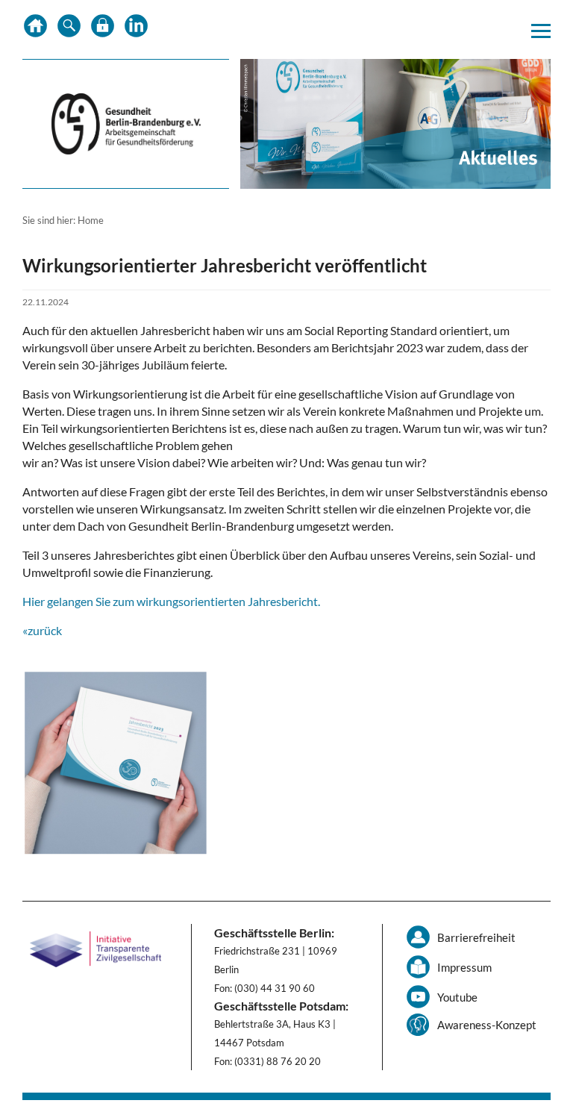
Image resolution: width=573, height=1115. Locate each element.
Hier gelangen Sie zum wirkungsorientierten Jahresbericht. (171, 601)
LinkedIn (136, 29)
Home (35, 29)
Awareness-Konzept (486, 1024)
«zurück (42, 630)
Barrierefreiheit (476, 937)
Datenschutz (103, 29)
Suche (69, 29)
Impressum (464, 967)
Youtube (457, 997)
